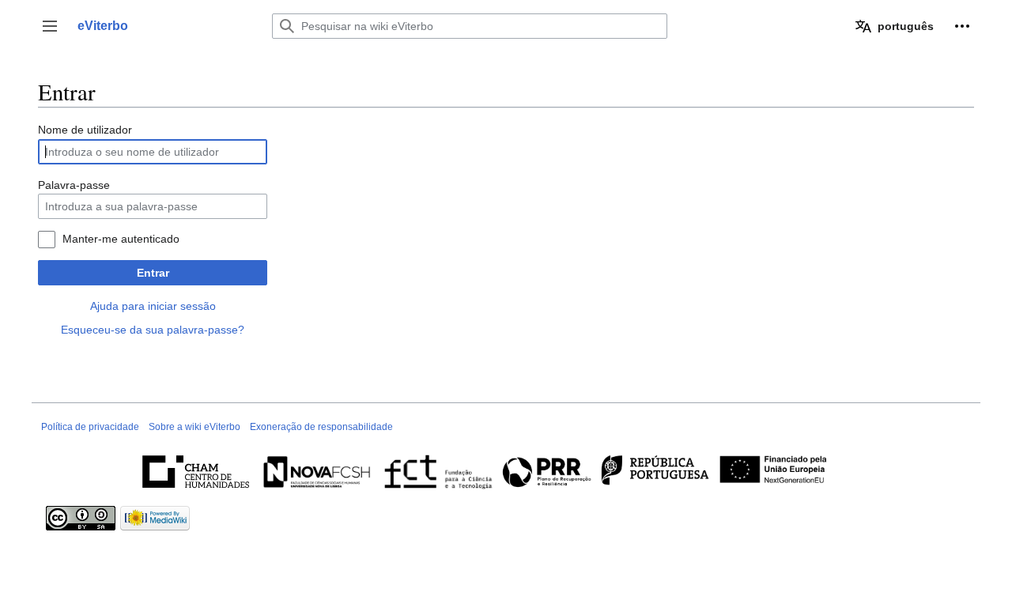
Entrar (153, 272)
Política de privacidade (90, 426)
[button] (50, 26)
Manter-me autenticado (120, 238)
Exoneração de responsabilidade (321, 426)
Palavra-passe (74, 185)
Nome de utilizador (85, 129)
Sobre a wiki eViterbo (194, 426)
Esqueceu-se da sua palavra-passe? (152, 329)
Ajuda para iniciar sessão (153, 306)
